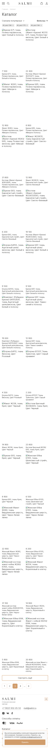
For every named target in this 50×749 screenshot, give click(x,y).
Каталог (13, 9)
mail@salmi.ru (30, 708)
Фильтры (41, 21)
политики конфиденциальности (31, 737)
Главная (5, 9)
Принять (25, 742)
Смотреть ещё (25, 678)
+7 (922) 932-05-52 (11, 708)
